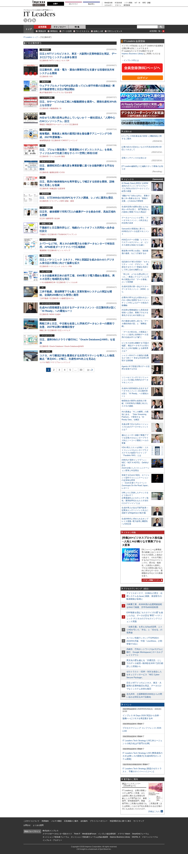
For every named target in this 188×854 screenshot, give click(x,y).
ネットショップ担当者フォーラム (56, 837)
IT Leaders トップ (31, 37)
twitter (25, 20)
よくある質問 (38, 825)
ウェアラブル (58, 93)
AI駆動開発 (54, 108)
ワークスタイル (82, 31)
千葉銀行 (43, 234)
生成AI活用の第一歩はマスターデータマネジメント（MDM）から (135, 289)
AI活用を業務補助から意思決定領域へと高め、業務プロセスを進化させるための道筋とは (135, 312)
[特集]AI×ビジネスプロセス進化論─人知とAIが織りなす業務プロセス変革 (142, 541)
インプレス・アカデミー (52, 840)
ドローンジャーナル (150, 837)
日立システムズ (64, 330)
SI (60, 108)
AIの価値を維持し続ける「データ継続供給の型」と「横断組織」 (135, 323)
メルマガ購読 (56, 821)
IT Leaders (39, 13)
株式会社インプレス (50, 831)
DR (68, 61)
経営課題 (42, 27)
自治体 (57, 218)
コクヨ (42, 362)
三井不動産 (44, 298)
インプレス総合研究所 (107, 834)
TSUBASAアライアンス (67, 234)
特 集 (77, 27)
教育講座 (127, 5)
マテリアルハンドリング (60, 362)
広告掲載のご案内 (71, 821)
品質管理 (61, 189)
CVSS (62, 172)
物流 (48, 362)
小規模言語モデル (67, 298)
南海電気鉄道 (45, 140)
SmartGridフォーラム (140, 834)
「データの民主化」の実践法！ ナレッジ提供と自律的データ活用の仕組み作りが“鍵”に (135, 334)
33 (81, 370)
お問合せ (27, 825)
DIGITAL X (136, 837)
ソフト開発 (128, 3)
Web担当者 (108, 3)
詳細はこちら (154, 811)
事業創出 (54, 31)
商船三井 (43, 330)
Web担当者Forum (89, 834)
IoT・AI (137, 3)
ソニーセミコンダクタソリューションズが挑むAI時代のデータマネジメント (135, 380)
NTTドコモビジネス (57, 61)
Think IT (77, 834)
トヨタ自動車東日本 (47, 282)
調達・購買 (69, 201)
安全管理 (68, 93)
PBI (70, 266)
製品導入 (91, 4)
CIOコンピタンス (114, 31)
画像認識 (53, 189)
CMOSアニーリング (69, 140)
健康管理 (49, 218)
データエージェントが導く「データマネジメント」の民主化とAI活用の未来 (135, 220)
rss (34, 20)
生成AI (57, 314)
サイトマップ (138, 821)
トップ (29, 29)
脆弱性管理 (54, 172)
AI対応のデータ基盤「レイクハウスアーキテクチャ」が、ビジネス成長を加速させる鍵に (135, 242)
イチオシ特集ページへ (151, 580)
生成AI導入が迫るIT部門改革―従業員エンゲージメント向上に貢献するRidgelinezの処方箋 (135, 510)
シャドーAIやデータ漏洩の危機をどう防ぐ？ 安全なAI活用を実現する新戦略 (135, 358)
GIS (51, 77)
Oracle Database (56, 346)
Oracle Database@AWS (74, 346)
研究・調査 (146, 3)
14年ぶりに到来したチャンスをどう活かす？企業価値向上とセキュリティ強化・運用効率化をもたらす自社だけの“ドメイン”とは (135, 498)
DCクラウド (73, 4)
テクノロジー (60, 27)
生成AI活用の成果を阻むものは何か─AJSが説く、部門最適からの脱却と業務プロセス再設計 (136, 209)
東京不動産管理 (46, 93)
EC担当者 (118, 3)
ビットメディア (64, 250)
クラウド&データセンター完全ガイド (57, 834)
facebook (30, 20)
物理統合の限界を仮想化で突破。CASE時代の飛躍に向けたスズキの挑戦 (135, 403)
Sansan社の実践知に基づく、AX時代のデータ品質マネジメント (135, 231)
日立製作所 (44, 61)
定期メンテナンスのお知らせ (134, 158)
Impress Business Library (132, 53)
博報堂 (42, 124)
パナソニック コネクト (59, 266)
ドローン (118, 5)
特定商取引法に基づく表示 (120, 821)
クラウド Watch (124, 834)
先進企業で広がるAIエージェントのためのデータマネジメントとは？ (135, 427)
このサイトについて (31, 821)
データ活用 (67, 31)
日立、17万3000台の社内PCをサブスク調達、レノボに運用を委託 (76, 197)
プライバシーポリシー (99, 821)
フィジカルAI (55, 156)
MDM (52, 314)
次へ (88, 370)
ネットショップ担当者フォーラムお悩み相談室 (89, 837)
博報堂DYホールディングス (57, 124)
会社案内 (84, 821)
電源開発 (43, 250)
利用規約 (45, 821)
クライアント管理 (57, 201)
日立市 (42, 218)
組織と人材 (98, 31)
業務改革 (42, 31)
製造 (63, 156)
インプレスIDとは (131, 60)
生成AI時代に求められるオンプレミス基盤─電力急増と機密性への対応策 (135, 521)
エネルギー (108, 5)
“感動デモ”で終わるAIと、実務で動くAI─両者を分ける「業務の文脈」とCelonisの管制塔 (136, 198)
